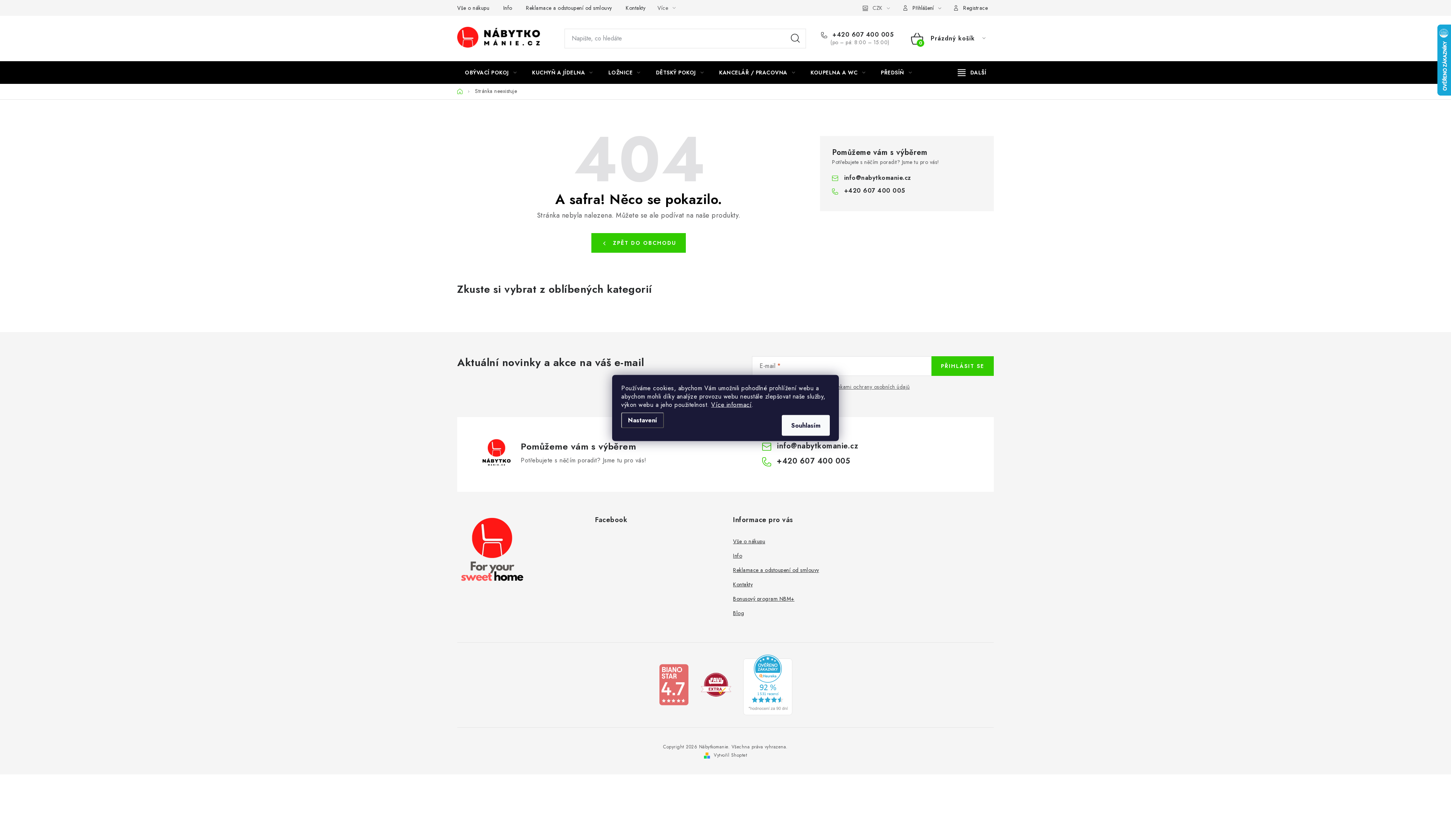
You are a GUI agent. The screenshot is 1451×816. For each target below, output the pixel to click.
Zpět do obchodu (644, 243)
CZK (877, 8)
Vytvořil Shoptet (730, 755)
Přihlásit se (962, 366)
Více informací (731, 404)
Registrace (975, 8)
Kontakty (635, 8)
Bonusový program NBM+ (764, 599)
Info (507, 8)
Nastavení (642, 420)
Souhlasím (805, 425)
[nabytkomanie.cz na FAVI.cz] (716, 684)
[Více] (972, 72)
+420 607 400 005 (862, 35)
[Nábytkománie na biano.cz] (674, 684)
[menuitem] (490, 72)
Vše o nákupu (473, 8)
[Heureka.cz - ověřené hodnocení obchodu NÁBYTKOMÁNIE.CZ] (767, 684)
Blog (738, 613)
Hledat (795, 38)
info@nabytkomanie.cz (877, 177)
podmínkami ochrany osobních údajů (866, 387)
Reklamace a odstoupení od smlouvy (569, 8)
